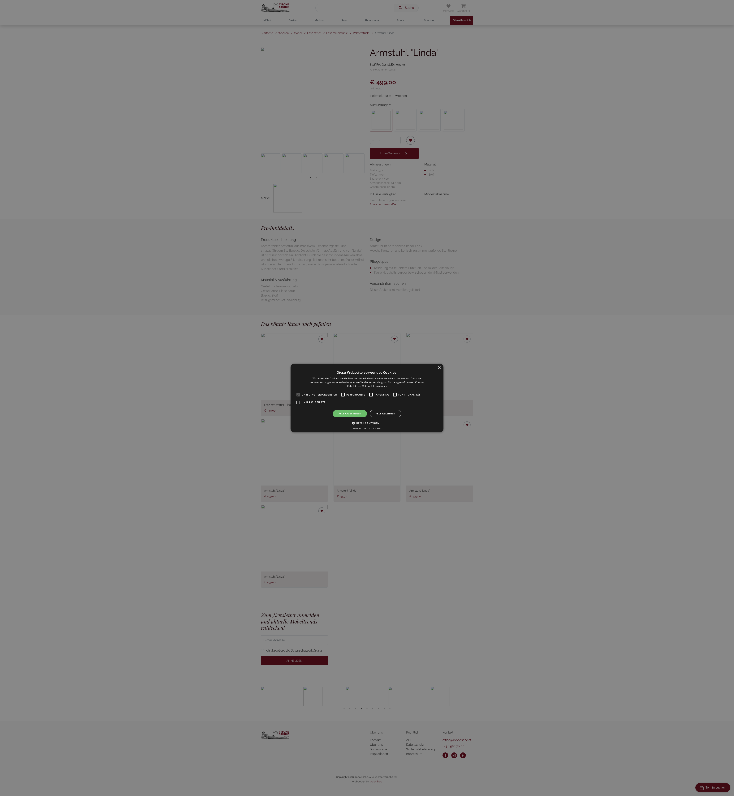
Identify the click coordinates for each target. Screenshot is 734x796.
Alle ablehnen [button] (385, 413)
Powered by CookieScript (367, 428)
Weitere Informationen (374, 386)
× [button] (439, 367)
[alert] (367, 398)
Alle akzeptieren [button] (350, 413)
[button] (367, 423)
